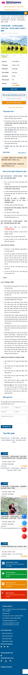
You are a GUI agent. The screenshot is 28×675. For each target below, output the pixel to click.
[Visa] (7, 661)
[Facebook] (2, 647)
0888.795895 (19, 107)
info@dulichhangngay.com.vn (11, 9)
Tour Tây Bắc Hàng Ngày (17, 16)
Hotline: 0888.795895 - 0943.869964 (14, 7)
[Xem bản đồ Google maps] (9, 627)
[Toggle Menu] (26, 13)
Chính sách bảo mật (7, 636)
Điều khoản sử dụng (7, 641)
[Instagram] (8, 647)
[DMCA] (3, 656)
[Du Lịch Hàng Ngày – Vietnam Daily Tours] (11, 2)
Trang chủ (3, 16)
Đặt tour (14, 89)
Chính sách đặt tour (7, 633)
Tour (8, 16)
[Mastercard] (12, 661)
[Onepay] (3, 661)
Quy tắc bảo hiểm (6, 638)
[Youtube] (5, 647)
